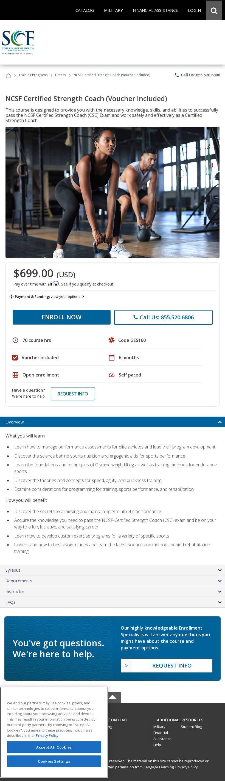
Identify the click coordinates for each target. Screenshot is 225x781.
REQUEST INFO (73, 394)
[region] (54, 732)
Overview (14, 422)
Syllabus (13, 570)
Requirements (18, 580)
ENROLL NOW (61, 317)
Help (157, 744)
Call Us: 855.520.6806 (197, 75)
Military (159, 726)
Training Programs (33, 75)
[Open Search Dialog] (214, 10)
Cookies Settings (54, 761)
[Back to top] (112, 718)
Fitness (60, 75)
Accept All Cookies (54, 747)
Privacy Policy (186, 767)
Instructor (14, 591)
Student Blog (191, 726)
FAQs (10, 602)
